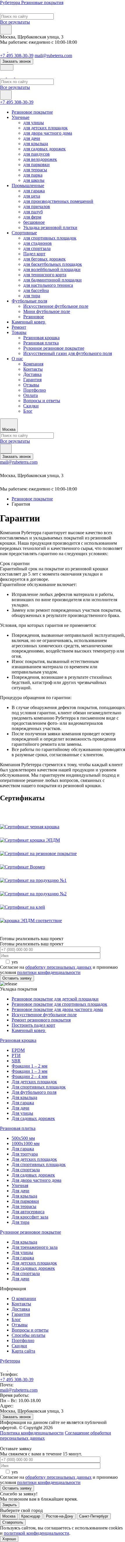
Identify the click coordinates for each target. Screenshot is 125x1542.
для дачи (31, 138)
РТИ (16, 1055)
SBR (16, 1060)
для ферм (32, 216)
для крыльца (35, 143)
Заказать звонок (16, 61)
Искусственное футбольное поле (55, 306)
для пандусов (36, 154)
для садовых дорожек (44, 148)
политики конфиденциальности (49, 972)
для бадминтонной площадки (52, 279)
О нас (17, 358)
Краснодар (30, 1516)
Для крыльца (24, 1097)
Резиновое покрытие (32, 112)
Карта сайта (23, 1350)
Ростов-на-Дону (59, 1516)
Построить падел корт (33, 1025)
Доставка (32, 374)
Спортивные (24, 232)
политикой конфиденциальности (36, 1533)
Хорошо (9, 1539)
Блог (28, 411)
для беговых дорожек (44, 258)
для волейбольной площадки (52, 269)
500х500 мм (23, 1138)
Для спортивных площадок (39, 1086)
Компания (33, 363)
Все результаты (15, 22)
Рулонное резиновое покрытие (53, 348)
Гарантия (32, 379)
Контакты (33, 369)
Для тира (20, 1222)
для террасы (35, 169)
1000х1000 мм (26, 1143)
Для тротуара (25, 1153)
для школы (33, 180)
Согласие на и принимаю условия (59, 970)
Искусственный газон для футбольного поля (67, 353)
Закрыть (9, 1505)
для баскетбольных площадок (52, 264)
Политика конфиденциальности (32, 1432)
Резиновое (33, 316)
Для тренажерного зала (35, 1247)
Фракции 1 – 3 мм (29, 1071)
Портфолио (34, 390)
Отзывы (31, 384)
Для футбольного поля (34, 1092)
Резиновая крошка (41, 337)
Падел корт (34, 253)
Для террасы (24, 1206)
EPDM (18, 1050)
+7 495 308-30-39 (16, 55)
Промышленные (28, 185)
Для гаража (23, 1102)
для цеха (31, 196)
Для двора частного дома (36, 1180)
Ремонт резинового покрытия (41, 1019)
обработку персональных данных (58, 967)
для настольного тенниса (48, 285)
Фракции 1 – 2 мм (29, 1065)
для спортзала (37, 248)
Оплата (30, 395)
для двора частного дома (47, 133)
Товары (19, 332)
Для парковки (25, 1201)
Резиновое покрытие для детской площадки (55, 998)
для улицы (33, 122)
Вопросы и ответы (41, 400)
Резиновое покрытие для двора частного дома (57, 1009)
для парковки (36, 164)
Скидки (31, 405)
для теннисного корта (44, 274)
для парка (32, 175)
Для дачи (20, 1107)
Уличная (20, 1185)
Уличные (20, 117)
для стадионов (37, 243)
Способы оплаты (28, 1335)
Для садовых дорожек (33, 1118)
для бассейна (36, 290)
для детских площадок (45, 127)
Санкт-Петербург (93, 1516)
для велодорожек (40, 159)
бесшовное (34, 222)
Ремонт (19, 327)
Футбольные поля (29, 300)
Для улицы (22, 1113)
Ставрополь (12, 1522)
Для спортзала (26, 1169)
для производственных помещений (58, 201)
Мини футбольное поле (46, 311)
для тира (31, 295)
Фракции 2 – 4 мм (29, 1076)
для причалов (36, 206)
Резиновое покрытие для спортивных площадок (59, 1004)
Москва (8, 1516)
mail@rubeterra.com (53, 55)
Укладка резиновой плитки (50, 227)
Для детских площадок (34, 1081)
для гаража (34, 190)
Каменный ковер (29, 321)
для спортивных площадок (49, 237)
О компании (24, 1298)
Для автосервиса (28, 1211)
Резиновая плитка (41, 342)
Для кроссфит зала (30, 1216)
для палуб (33, 211)
